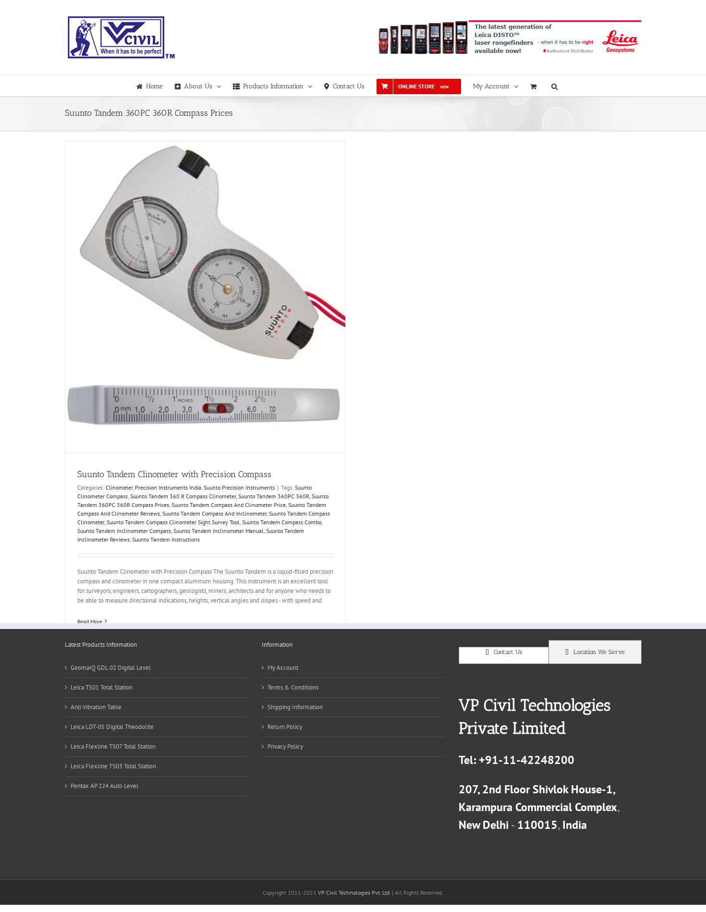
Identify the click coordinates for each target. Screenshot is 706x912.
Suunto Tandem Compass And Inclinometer (214, 513)
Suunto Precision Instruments (239, 487)
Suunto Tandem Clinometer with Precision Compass (174, 474)
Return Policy (285, 727)
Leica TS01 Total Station (102, 687)
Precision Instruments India (168, 487)
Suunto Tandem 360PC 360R (273, 496)
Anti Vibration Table (96, 707)
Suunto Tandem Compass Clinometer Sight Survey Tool (173, 522)
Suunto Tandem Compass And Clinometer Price (228, 504)
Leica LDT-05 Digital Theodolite (112, 727)
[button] (554, 85)
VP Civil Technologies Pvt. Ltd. (354, 892)
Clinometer (119, 487)
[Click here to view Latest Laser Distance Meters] (508, 37)
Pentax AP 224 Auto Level (104, 786)
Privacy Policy (285, 746)
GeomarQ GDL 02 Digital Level (111, 668)
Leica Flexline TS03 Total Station (113, 766)
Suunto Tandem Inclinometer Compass (124, 530)
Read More (89, 621)
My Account (283, 668)
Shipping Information (295, 707)
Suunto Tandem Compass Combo (281, 522)
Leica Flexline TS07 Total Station (113, 746)
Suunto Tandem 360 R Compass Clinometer (183, 496)
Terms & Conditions (293, 687)
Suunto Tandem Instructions (166, 539)
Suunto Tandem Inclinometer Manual (218, 530)
